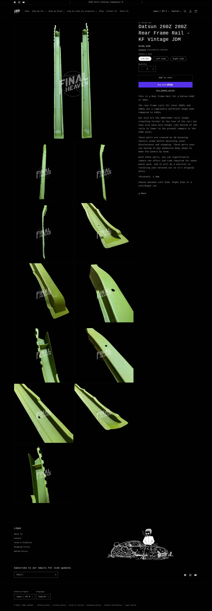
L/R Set (145, 59)
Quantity (143, 64)
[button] (39, 11)
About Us (18, 534)
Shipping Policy (22, 547)
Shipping (142, 50)
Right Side (178, 59)
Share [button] (143, 193)
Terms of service (76, 605)
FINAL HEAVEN (27, 605)
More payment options (165, 90)
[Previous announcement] (70, 2)
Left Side (161, 59)
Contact (17, 538)
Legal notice (130, 605)
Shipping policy (94, 605)
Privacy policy (59, 605)
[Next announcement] (142, 2)
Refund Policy (21, 551)
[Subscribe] (55, 575)
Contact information (113, 605)
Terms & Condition (23, 543)
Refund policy (44, 605)
